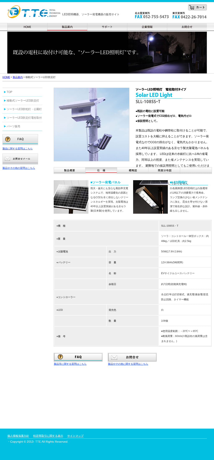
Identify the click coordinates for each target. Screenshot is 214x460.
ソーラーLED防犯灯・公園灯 (24, 109)
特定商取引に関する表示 (48, 435)
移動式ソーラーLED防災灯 (23, 100)
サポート (107, 27)
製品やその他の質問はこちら (19, 168)
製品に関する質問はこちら (18, 148)
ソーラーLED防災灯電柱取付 (24, 117)
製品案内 (67, 27)
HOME (6, 77)
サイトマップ (75, 435)
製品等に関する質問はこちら (70, 363)
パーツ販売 (13, 126)
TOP (9, 92)
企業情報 (147, 27)
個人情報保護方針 (18, 435)
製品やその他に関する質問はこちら (128, 363)
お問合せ (187, 27)
